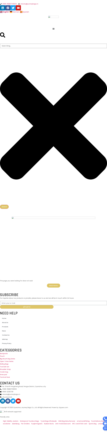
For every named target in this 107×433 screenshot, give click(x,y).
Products (5, 327)
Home (4, 318)
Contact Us (6, 335)
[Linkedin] (2, 7)
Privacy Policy (6, 343)
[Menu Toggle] (53, 29)
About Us (5, 323)
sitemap (5, 339)
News (4, 331)
